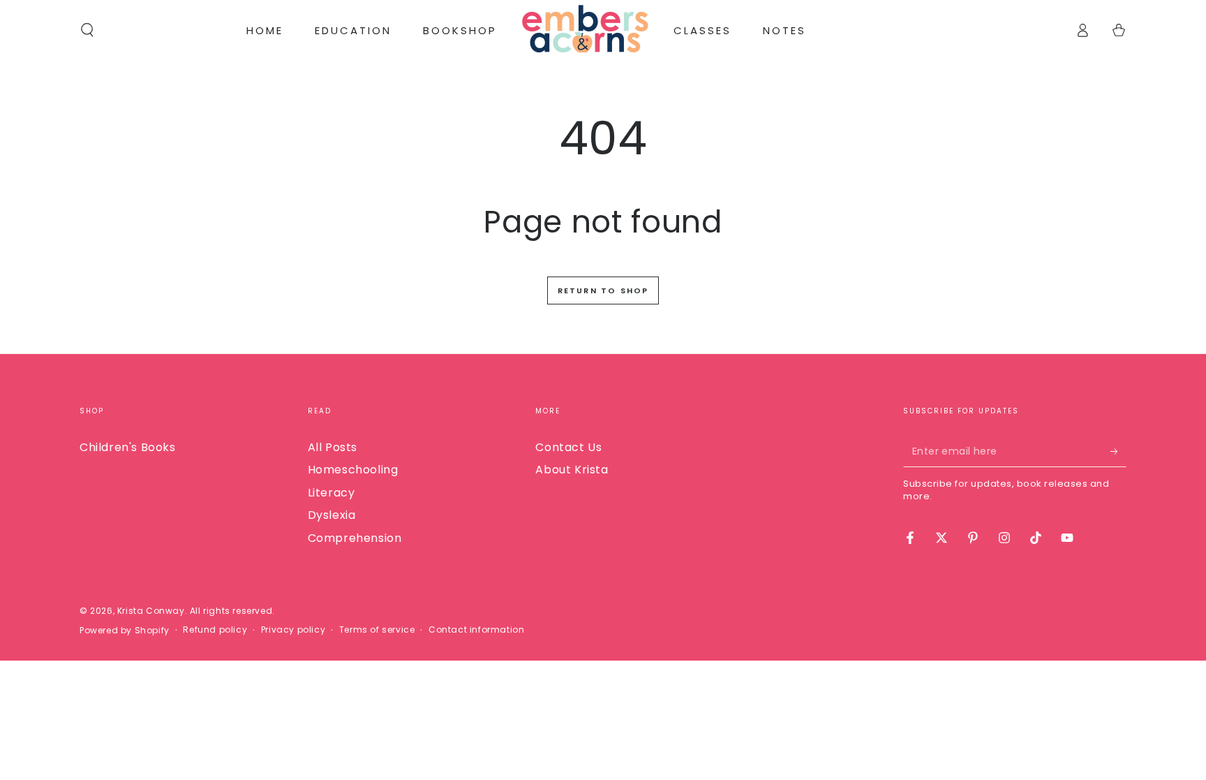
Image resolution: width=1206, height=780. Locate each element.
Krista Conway (151, 611)
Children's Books (128, 447)
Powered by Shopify (125, 630)
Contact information (476, 629)
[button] (87, 30)
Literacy (331, 493)
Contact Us (568, 447)
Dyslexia (332, 515)
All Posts (332, 447)
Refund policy (215, 629)
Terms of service (377, 629)
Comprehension (355, 538)
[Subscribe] (1118, 451)
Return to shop (603, 290)
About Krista (571, 470)
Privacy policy (293, 629)
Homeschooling (353, 470)
